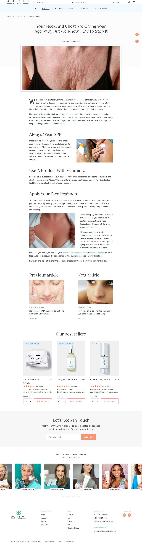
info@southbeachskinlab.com (104, 521)
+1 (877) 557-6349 (100, 518)
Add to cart (43, 401)
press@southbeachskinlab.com (105, 531)
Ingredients (85, 8)
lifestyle (73, 8)
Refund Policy (70, 541)
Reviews (69, 521)
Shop (43, 515)
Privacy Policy (49, 541)
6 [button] (68, 496)
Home (9, 16)
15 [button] (79, 496)
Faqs (68, 525)
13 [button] (77, 496)
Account (44, 518)
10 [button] (73, 496)
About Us (70, 515)
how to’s (46, 8)
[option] (26, 477)
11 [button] (74, 496)
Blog (68, 518)
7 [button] (69, 496)
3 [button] (64, 496)
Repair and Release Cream (74, 253)
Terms (60, 541)
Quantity (26, 396)
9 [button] (72, 496)
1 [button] (62, 496)
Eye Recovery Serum (100, 379)
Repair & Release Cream (31, 381)
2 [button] (63, 496)
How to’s (19, 16)
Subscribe (89, 437)
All (36, 8)
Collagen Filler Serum (67, 379)
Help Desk (44, 525)
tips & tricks (59, 8)
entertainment (101, 8)
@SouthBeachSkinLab (71, 457)
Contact (44, 521)
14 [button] (78, 496)
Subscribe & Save (73, 528)
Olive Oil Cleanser (96, 253)
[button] (29, 386)
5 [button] (67, 496)
